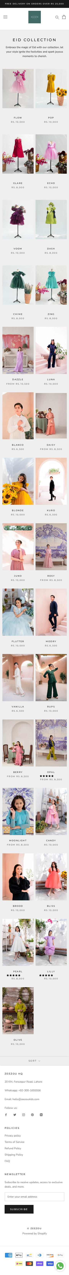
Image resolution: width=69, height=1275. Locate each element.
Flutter (18, 641)
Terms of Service (14, 1142)
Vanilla (18, 706)
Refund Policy (13, 1148)
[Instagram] (23, 1114)
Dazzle (17, 379)
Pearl (18, 971)
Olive (18, 1039)
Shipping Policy (14, 1155)
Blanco (18, 445)
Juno (18, 576)
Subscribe (19, 1209)
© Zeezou (34, 1228)
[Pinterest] (32, 1114)
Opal (51, 772)
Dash (51, 248)
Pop (51, 117)
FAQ (7, 1161)
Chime (18, 314)
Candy (51, 840)
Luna (51, 379)
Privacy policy (13, 1135)
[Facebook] (6, 1114)
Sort (33, 1060)
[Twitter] (14, 1114)
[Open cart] (64, 17)
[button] (47, 776)
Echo (51, 183)
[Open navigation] (5, 17)
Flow (18, 117)
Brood (18, 906)
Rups (51, 706)
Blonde (18, 510)
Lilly (51, 971)
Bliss (51, 906)
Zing (51, 314)
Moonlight (18, 840)
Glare (18, 183)
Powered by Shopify (34, 1233)
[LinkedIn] (41, 1114)
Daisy (51, 445)
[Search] (57, 17)
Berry (18, 772)
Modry (51, 641)
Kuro (51, 510)
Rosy (51, 576)
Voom (18, 248)
